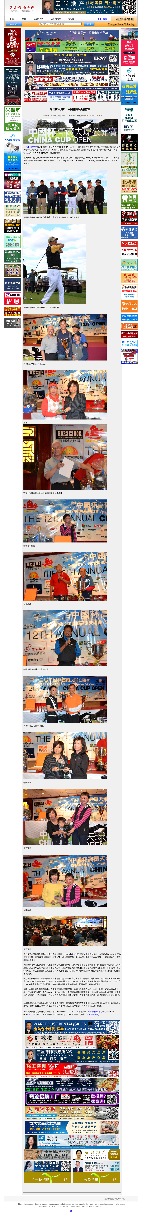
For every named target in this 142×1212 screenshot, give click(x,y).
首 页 (12, 19)
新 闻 (24, 19)
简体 (99, 19)
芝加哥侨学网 (31, 147)
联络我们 (121, 1199)
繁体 (105, 19)
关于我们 (114, 1199)
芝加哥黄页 (39, 19)
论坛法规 (107, 1199)
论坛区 (71, 19)
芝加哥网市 (56, 19)
